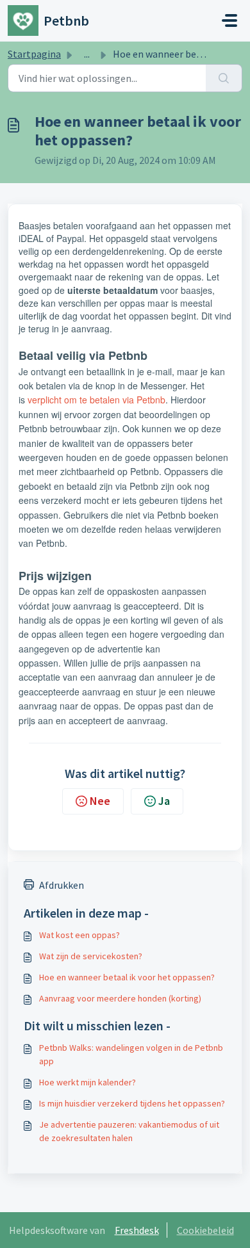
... (87, 53)
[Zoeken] (224, 78)
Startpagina (34, 53)
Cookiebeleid (205, 1230)
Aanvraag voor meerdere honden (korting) (120, 998)
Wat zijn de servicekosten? (90, 956)
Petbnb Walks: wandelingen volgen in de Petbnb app (131, 1054)
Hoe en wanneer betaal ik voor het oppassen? (127, 977)
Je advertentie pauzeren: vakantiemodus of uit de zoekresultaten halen (129, 1131)
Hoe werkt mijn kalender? (87, 1082)
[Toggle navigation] (229, 20)
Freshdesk (137, 1230)
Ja (164, 800)
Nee (100, 800)
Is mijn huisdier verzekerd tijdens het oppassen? (132, 1103)
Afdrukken (61, 885)
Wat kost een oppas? (79, 935)
